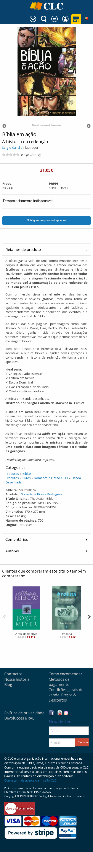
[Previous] (4, 616)
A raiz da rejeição (26, 634)
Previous (4, 126)
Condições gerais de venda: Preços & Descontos (66, 695)
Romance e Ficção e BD (51, 478)
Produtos (12, 474)
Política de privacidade (24, 712)
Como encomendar (65, 673)
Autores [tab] (12, 550)
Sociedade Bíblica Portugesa (41, 494)
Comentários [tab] (16, 539)
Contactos (13, 673)
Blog (8, 684)
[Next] (89, 616)
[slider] (10, 154)
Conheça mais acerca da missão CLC (30, 780)
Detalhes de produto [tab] (23, 249)
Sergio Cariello (12, 147)
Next (89, 126)
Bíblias (27, 474)
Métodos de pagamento (59, 682)
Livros (26, 478)
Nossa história (17, 679)
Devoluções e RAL (19, 718)
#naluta (67, 634)
